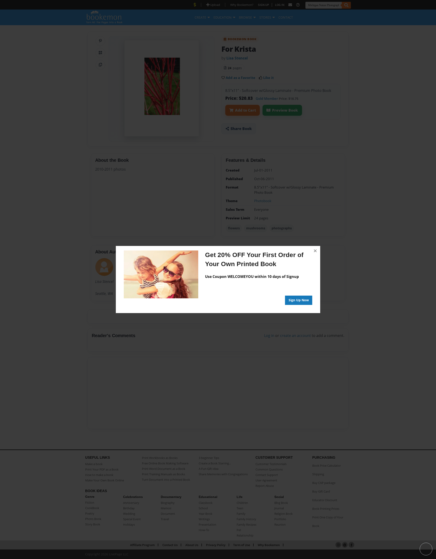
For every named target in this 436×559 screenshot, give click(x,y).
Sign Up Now (299, 300)
